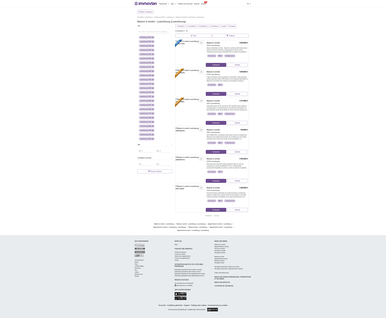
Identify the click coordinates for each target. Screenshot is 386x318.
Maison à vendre (213, 43)
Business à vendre (220, 250)
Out (136, 270)
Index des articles (222, 282)
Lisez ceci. (192, 309)
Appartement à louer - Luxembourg (221, 227)
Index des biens (220, 241)
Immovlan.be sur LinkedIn (184, 285)
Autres (177, 260)
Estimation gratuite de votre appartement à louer (189, 275)
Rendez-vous (139, 274)
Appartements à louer (221, 258)
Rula (136, 264)
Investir (203, 4)
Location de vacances (223, 286)
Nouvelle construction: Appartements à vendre (228, 268)
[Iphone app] (181, 298)
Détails (237, 65)
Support (187, 305)
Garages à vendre (219, 252)
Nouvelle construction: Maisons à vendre (226, 266)
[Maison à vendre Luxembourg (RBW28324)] (190, 129)
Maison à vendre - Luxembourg (164, 224)
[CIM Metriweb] (212, 309)
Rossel (137, 276)
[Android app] (181, 294)
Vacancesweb (139, 260)
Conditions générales (175, 305)
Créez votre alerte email (221, 273)
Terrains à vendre (219, 248)
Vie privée (162, 305)
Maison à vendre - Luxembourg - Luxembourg (190, 224)
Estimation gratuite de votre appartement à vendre (190, 273)
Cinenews (138, 268)
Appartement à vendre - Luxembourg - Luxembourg (169, 227)
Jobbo (137, 272)
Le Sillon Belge (139, 266)
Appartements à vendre (221, 246)
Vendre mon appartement (182, 256)
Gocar (137, 262)
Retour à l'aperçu (146, 12)
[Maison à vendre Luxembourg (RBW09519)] (190, 158)
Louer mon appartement (182, 258)
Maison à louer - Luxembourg (197, 227)
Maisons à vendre (219, 244)
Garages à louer (219, 262)
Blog (176, 244)
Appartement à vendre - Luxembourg (219, 224)
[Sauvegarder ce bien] (201, 43)
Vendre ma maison (180, 252)
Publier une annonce (185, 4)
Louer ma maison (180, 254)
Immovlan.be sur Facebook (184, 283)
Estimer (197, 4)
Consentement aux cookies (218, 305)
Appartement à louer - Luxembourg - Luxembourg (193, 230)
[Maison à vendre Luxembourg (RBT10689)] (190, 187)
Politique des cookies (199, 305)
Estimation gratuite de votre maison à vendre (188, 269)
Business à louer (219, 260)
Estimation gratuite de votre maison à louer (188, 271)
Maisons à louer (219, 256)
